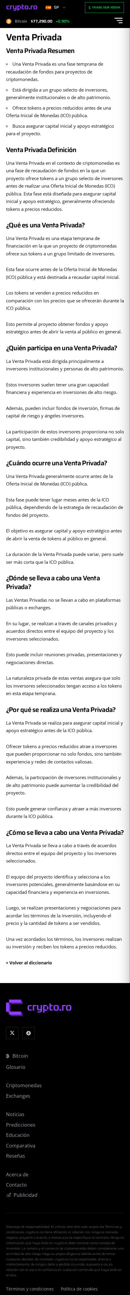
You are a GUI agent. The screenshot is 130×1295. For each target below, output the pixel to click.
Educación (18, 1135)
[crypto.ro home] (21, 7)
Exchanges (18, 1096)
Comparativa (20, 1145)
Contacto (16, 1184)
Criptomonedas (24, 1085)
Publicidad (25, 1195)
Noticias (15, 1114)
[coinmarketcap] (28, 1033)
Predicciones (20, 1125)
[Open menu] (118, 20)
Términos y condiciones (30, 1289)
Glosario (15, 1067)
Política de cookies (79, 1289)
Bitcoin (20, 1056)
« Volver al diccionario (29, 962)
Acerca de (17, 1174)
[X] (12, 1033)
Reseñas (15, 1156)
